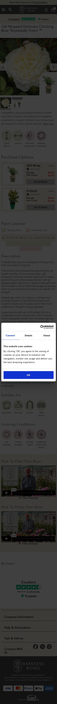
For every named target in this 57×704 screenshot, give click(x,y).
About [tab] (46, 335)
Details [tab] (28, 335)
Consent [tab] (10, 335)
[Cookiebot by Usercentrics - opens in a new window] (41, 327)
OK (28, 375)
